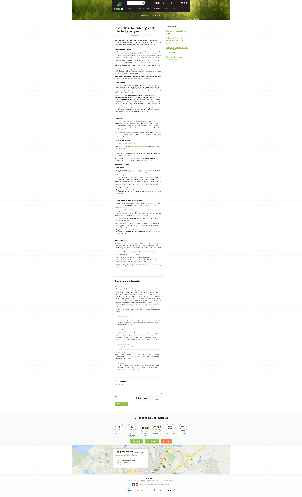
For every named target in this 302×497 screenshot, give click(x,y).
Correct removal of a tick (176, 31)
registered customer (136, 146)
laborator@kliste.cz (126, 455)
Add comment (121, 404)
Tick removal (142, 35)
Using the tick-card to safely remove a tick (175, 39)
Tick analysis (141, 9)
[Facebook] (156, 3)
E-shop (184, 9)
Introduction (131, 9)
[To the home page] (118, 6)
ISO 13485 (141, 490)
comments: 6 (134, 35)
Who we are (165, 9)
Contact (173, 9)
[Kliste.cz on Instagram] (137, 484)
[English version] (187, 3)
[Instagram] (159, 3)
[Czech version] (182, 3)
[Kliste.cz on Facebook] (133, 484)
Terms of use (143, 484)
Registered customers (121, 184)
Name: (116, 396)
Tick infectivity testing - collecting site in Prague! (176, 58)
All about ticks (156, 9)
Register (174, 3)
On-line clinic (152, 441)
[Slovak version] (184, 3)
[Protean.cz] (155, 490)
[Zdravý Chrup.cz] (171, 490)
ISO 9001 (135, 490)
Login (165, 3)
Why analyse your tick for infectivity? (177, 49)
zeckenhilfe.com (145, 15)
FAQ (148, 9)
